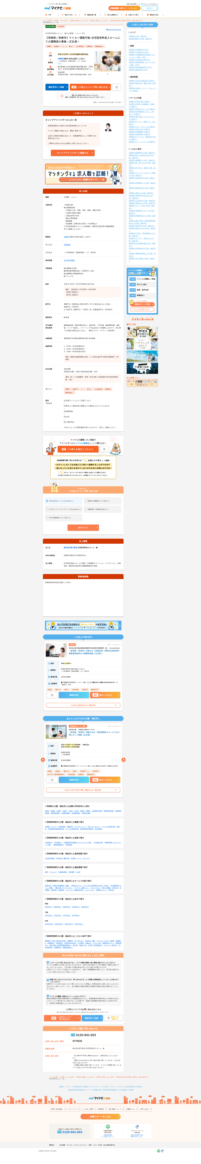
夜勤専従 (48, 941)
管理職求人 (51, 943)
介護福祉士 (48, 842)
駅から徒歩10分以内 (59, 941)
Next (123, 760)
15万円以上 (49, 915)
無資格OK (69, 845)
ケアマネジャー (96, 1087)
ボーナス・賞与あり (110, 945)
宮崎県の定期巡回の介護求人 (140, 134)
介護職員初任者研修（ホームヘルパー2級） (77, 842)
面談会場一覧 (91, 15)
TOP (49, 15)
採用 (90, 1145)
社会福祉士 (58, 842)
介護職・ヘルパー (51, 827)
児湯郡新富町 (75, 813)
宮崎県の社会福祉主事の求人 (140, 60)
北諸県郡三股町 (97, 811)
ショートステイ (90, 890)
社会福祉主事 (98, 842)
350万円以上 (69, 924)
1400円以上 (76, 907)
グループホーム (95, 888)
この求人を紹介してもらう (77, 449)
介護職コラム (130, 1109)
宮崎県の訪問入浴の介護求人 (140, 129)
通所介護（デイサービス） (64, 888)
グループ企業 (97, 1145)
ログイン (150, 8)
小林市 (70, 811)
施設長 (139, 1087)
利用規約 (101, 1109)
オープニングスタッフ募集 (105, 941)
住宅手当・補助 (90, 941)
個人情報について (115, 1109)
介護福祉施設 (62, 872)
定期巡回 (67, 245)
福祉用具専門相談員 (86, 829)
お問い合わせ (144, 1109)
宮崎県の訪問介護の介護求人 (140, 102)
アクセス (70, 1145)
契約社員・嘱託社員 (63, 858)
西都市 (88, 811)
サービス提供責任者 (108, 827)
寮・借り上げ (79, 941)
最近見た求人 (154, 15)
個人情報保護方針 (109, 1145)
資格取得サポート (108, 943)
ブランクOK (97, 943)
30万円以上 (76, 915)
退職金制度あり (68, 947)
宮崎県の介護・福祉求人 (138, 36)
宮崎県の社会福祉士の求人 (139, 52)
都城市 (53, 811)
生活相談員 (62, 827)
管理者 (131, 1090)
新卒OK (75, 945)
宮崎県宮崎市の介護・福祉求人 (140, 39)
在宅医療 (71, 872)
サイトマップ (73, 1109)
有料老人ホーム (76, 885)
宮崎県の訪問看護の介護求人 (140, 132)
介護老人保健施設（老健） (61, 885)
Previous (43, 760)
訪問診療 (54, 890)
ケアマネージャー (80, 827)
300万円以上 (59, 924)
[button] (83, 528)
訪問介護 (48, 885)
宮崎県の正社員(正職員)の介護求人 (142, 81)
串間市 (82, 811)
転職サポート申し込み (100, 1116)
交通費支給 (57, 947)
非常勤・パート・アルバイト (80, 858)
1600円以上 (85, 907)
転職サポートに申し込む (124, 8)
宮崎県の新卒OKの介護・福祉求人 (142, 226)
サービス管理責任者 (72, 829)
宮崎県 (60, 59)
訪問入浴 (115, 888)
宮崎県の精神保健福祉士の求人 (140, 67)
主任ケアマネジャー (94, 827)
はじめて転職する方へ (142, 309)
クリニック (53, 872)
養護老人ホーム (101, 890)
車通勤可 (70, 941)
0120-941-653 (86, 1035)
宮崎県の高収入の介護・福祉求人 (141, 193)
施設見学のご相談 (56, 87)
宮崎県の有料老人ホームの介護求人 (142, 109)
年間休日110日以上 (70, 943)
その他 (78, 872)
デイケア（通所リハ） (81, 888)
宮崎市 (47, 811)
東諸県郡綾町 (55, 813)
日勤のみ (88, 943)
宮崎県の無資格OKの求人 (138, 70)
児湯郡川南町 (86, 813)
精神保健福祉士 (59, 845)
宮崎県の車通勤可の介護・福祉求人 (142, 160)
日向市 (76, 811)
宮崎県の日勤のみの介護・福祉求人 (142, 203)
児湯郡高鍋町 (65, 813)
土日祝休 (81, 943)
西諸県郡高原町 (109, 811)
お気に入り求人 (133, 15)
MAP (60, 63)
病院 (46, 872)
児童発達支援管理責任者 (56, 829)
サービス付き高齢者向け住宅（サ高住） (96, 885)
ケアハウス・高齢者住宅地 (74, 890)
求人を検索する (112, 15)
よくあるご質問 (87, 1109)
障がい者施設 (106, 888)
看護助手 (70, 827)
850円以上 (48, 907)
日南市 (65, 811)
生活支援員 (98, 829)
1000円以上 (57, 907)
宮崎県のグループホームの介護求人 (142, 127)
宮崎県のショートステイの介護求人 (142, 142)
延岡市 (59, 811)
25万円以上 (67, 915)
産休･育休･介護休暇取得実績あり (60, 945)
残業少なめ (83, 945)
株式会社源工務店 (115, 30)
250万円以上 (49, 924)
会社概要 (62, 1145)
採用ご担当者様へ (57, 1109)
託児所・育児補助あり (95, 945)
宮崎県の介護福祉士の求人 (139, 50)
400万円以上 (79, 924)
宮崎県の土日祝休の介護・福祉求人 (142, 201)
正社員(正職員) (69, 260)
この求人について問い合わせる (90, 87)
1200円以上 (66, 907)
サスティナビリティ (80, 1145)
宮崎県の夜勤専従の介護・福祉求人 (142, 153)
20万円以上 (58, 915)
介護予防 (111, 890)
